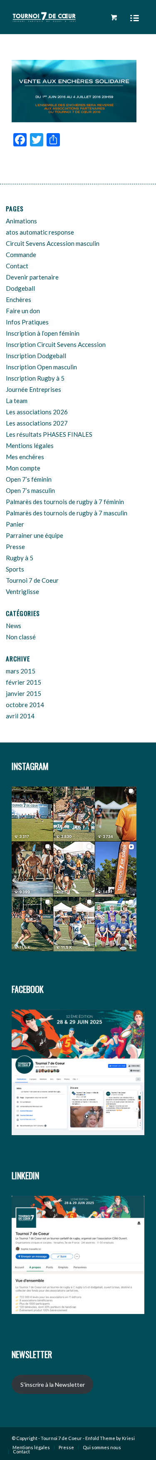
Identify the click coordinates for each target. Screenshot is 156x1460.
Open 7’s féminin (29, 479)
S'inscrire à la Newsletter (52, 1384)
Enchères (18, 299)
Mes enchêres (25, 456)
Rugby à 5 (19, 558)
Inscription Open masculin (41, 367)
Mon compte (23, 468)
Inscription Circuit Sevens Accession (56, 344)
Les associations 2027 (37, 423)
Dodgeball (20, 288)
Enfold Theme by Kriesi (110, 1438)
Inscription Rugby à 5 (35, 378)
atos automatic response (40, 232)
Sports (15, 569)
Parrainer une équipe (34, 535)
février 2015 (23, 682)
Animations (21, 221)
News (13, 625)
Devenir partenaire (32, 277)
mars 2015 (20, 671)
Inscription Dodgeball (36, 355)
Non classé (21, 637)
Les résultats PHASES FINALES (49, 434)
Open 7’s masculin (30, 490)
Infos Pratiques (27, 322)
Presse (15, 546)
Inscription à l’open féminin (42, 333)
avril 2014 (20, 716)
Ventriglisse (22, 591)
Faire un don (23, 310)
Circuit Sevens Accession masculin (52, 243)
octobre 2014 (25, 704)
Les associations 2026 (37, 412)
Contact (17, 266)
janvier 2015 (23, 693)
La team (16, 400)
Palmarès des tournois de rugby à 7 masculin (66, 513)
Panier (15, 524)
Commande (21, 254)
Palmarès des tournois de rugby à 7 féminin (65, 501)
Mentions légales (30, 445)
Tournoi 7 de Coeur (32, 580)
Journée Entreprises (33, 389)
